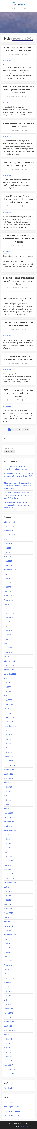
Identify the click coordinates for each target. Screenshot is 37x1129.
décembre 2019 (9, 817)
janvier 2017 (8, 969)
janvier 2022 (8, 709)
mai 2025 (7, 552)
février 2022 (8, 704)
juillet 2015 (8, 1039)
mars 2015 (8, 1056)
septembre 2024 (10, 570)
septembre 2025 (10, 535)
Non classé (8, 60)
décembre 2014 (9, 1069)
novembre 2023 (10, 613)
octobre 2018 (9, 878)
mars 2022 (8, 700)
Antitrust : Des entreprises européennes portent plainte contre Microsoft (18, 238)
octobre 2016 (9, 982)
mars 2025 (8, 561)
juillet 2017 (8, 943)
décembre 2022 (9, 661)
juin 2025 (7, 548)
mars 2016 (8, 1004)
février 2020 (8, 809)
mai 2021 (7, 743)
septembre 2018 (10, 882)
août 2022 (7, 678)
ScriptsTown (24, 1126)
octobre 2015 (9, 1026)
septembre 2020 (10, 778)
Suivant (25, 430)
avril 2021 (7, 748)
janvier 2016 (8, 1013)
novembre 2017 (10, 926)
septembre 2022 (10, 674)
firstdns (26, 54)
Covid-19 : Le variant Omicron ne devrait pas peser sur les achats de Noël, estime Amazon (18, 199)
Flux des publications (11, 1106)
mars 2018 (8, 909)
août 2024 (7, 574)
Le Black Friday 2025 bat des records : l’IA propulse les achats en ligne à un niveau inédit (17, 505)
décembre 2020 (9, 765)
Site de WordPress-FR (11, 1115)
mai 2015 (7, 1048)
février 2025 (8, 565)
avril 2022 (7, 696)
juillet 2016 (8, 991)
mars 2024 (8, 596)
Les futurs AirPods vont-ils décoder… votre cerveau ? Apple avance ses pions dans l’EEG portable (18, 495)
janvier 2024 (8, 604)
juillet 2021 (8, 735)
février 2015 (8, 1061)
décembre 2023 (9, 609)
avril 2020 (7, 800)
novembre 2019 (10, 822)
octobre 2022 (9, 670)
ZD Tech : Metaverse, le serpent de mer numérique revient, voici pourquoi (18, 393)
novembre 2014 (10, 1074)
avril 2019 (7, 852)
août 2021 (7, 730)
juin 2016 (7, 995)
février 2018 (8, 913)
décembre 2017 (9, 922)
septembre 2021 (10, 726)
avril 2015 (7, 1052)
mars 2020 (8, 804)
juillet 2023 (8, 630)
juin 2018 (7, 896)
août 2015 (7, 1035)
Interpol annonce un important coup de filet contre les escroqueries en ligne (18, 281)
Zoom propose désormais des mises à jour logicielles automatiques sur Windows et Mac (18, 89)
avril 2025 (7, 557)
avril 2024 (7, 591)
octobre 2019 (9, 826)
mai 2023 (7, 639)
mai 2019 (7, 848)
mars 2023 (8, 648)
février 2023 (8, 652)
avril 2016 (7, 1000)
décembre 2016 (9, 974)
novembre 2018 (10, 874)
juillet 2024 (8, 578)
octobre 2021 (9, 722)
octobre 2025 (9, 531)
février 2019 (8, 861)
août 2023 (7, 626)
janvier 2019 (8, 865)
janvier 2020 (8, 813)
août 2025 (7, 539)
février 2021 (8, 756)
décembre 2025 (9, 522)
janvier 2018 (8, 917)
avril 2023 (7, 644)
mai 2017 (7, 952)
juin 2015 (7, 1043)
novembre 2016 (10, 978)
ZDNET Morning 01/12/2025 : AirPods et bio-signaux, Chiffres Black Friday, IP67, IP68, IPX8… (18, 476)
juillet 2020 (8, 787)
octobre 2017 (9, 930)
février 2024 (8, 600)
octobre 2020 (9, 774)
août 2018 (7, 887)
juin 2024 (7, 583)
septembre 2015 (10, 1030)
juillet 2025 (8, 544)
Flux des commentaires (12, 1111)
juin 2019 (7, 843)
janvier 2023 (8, 656)
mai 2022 (7, 691)
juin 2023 (7, 635)
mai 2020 (7, 796)
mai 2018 (7, 900)
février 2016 (8, 1009)
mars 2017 (8, 961)
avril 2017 (7, 956)
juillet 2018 (8, 891)
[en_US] (5, 439)
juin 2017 (7, 948)
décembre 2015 (9, 1017)
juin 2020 (7, 791)
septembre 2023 (10, 622)
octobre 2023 (9, 617)
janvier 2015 (8, 1065)
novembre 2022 (10, 665)
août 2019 (7, 835)
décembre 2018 (9, 869)
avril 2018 (7, 904)
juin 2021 (7, 739)
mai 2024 (7, 587)
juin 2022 (7, 687)
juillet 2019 (8, 839)
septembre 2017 (10, 935)
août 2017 (7, 939)
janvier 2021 (8, 761)
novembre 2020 (10, 769)
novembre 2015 (10, 1022)
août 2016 (7, 987)
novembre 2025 (10, 526)
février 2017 (8, 965)
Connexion (8, 1102)
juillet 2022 (8, 683)
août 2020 (7, 783)
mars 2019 (8, 856)
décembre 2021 (9, 713)
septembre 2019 (10, 830)
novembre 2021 (10, 717)
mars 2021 (8, 752)
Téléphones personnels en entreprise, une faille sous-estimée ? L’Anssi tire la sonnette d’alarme (17, 485)
